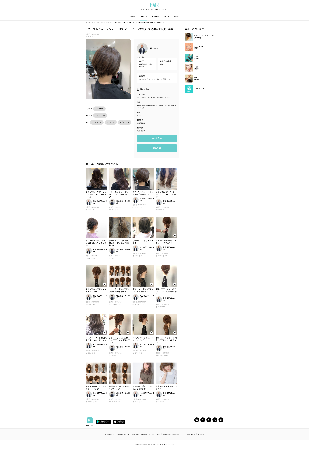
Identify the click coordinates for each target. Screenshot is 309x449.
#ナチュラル (96, 122)
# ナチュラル (100, 115)
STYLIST (155, 17)
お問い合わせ (109, 434)
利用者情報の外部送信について (174, 434)
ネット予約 (157, 138)
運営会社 (201, 434)
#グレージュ (124, 122)
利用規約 (135, 434)
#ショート (110, 122)
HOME (132, 17)
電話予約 (157, 148)
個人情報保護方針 (123, 434)
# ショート (99, 109)
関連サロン (191, 434)
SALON (166, 17)
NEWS (176, 17)
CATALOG (143, 17)
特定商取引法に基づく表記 (150, 434)
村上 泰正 (154, 48)
